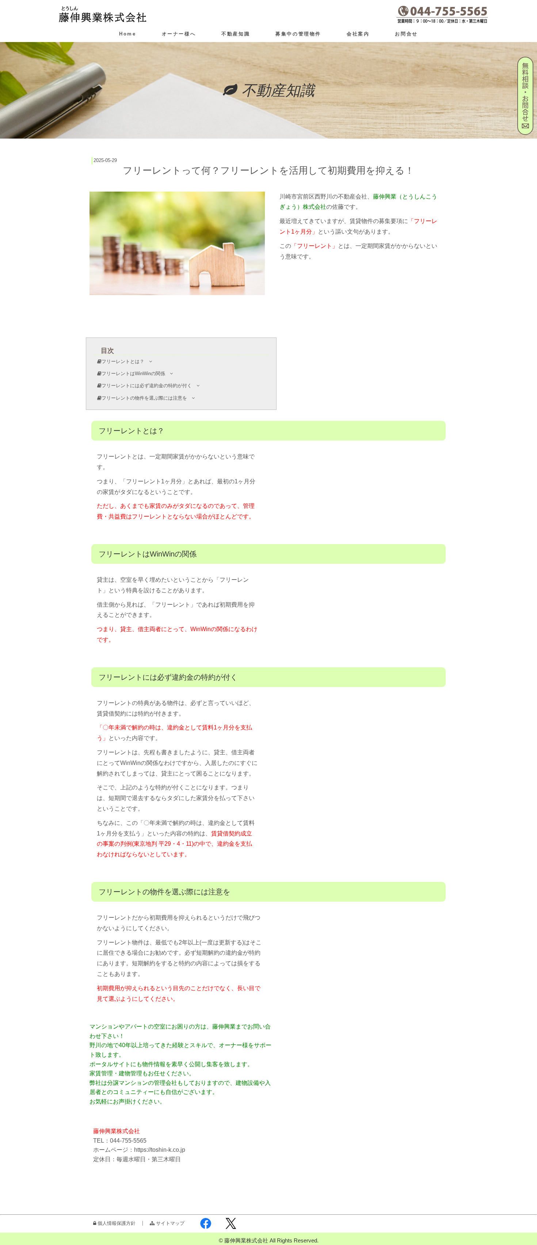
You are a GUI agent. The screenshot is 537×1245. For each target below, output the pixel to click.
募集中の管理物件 (298, 34)
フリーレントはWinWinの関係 (136, 373)
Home (127, 34)
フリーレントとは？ (125, 361)
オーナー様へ (179, 34)
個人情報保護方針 (116, 1223)
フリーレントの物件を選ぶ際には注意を (147, 398)
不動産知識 (235, 34)
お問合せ (406, 34)
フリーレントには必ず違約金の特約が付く (149, 385)
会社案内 (358, 34)
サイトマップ (169, 1223)
